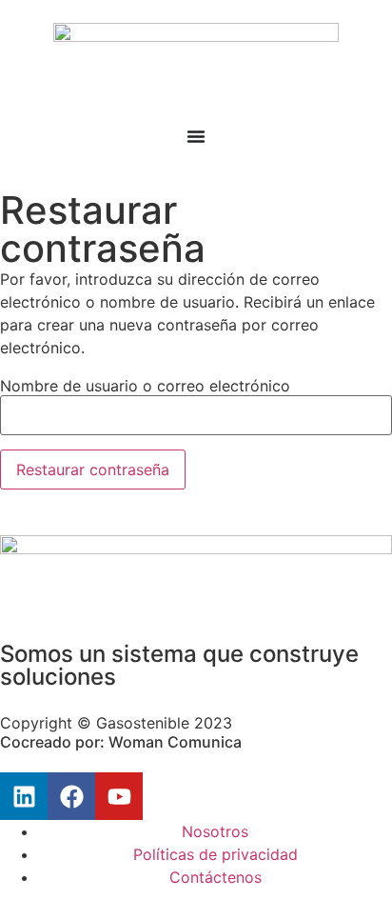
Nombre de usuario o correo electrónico (145, 385)
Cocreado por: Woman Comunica (121, 741)
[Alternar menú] (196, 136)
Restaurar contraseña (92, 469)
